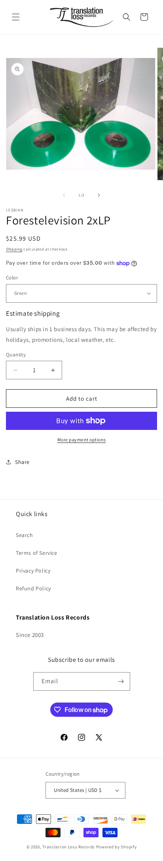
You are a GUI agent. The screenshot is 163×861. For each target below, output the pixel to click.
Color (12, 277)
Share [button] (22, 461)
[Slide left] (64, 195)
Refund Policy (33, 588)
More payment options (81, 440)
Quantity (16, 354)
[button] (16, 17)
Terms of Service (36, 552)
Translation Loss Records (68, 847)
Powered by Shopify (116, 847)
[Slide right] (99, 195)
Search (24, 535)
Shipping (14, 249)
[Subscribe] (121, 681)
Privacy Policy (33, 570)
